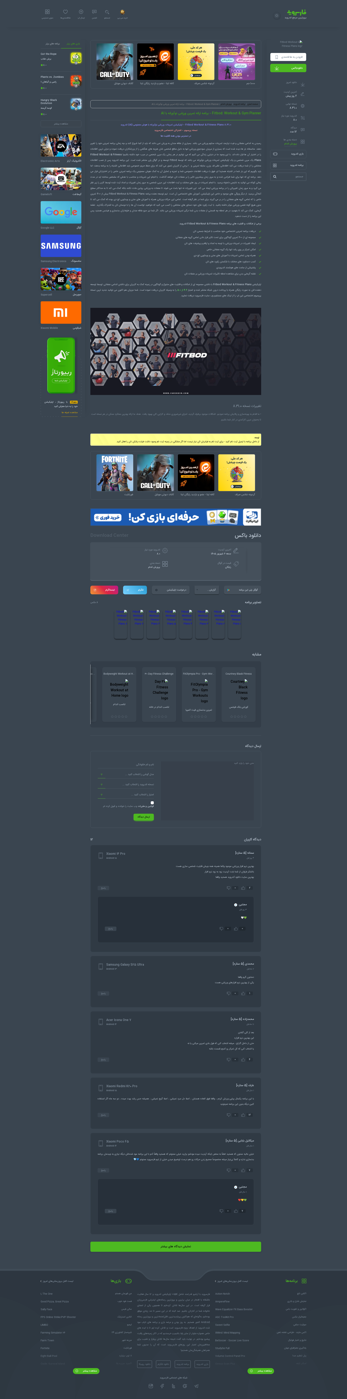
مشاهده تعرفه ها (70, 413)
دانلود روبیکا (144, 1364)
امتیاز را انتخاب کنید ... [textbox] (142, 795)
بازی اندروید (202, 1364)
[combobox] (126, 774)
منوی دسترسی (47, 18)
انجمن (94, 18)
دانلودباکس (297, 68)
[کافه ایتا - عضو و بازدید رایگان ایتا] (155, 61)
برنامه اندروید (239, 104)
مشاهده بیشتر (264, 1371)
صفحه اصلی (252, 104)
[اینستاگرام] (151, 1386)
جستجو (107, 18)
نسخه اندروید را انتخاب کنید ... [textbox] (138, 784)
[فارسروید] (173, 1269)
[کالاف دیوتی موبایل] (115, 61)
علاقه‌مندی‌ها (65, 18)
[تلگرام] (196, 1386)
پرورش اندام (290, 144)
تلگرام (140, 590)
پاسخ (103, 888)
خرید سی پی (122, 18)
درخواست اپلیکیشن (176, 590)
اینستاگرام (110, 590)
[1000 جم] (236, 61)
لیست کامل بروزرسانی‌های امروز (232, 1281)
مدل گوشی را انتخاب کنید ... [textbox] (139, 774)
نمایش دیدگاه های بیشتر (176, 1246)
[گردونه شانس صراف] (196, 61)
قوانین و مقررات (146, 806)
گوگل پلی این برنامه (248, 590)
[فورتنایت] (115, 472)
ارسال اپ (81, 18)
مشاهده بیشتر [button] (61, 124)
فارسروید (199, 296)
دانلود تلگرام (163, 1364)
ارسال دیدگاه (144, 817)
